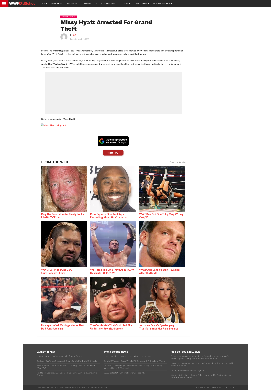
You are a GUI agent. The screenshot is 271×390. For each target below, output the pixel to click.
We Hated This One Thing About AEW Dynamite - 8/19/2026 (112, 271)
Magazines (141, 3)
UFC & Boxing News (105, 3)
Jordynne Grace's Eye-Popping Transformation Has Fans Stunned (159, 327)
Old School (125, 3)
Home (44, 3)
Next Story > (113, 152)
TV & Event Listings (160, 3)
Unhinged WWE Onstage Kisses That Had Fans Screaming (62, 327)
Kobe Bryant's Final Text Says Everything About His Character (108, 216)
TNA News (86, 3)
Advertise (216, 388)
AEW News (72, 3)
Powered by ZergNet (177, 162)
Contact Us (229, 388)
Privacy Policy (202, 388)
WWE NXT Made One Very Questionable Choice (56, 271)
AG (74, 35)
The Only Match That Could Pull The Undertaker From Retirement (111, 327)
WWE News (57, 3)
